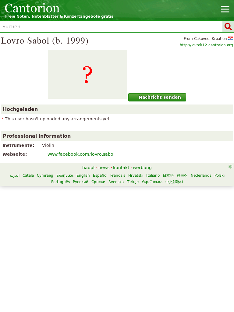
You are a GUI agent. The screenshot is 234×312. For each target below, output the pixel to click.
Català (28, 175)
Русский (80, 182)
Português (60, 182)
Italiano (153, 175)
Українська (152, 182)
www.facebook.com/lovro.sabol (81, 154)
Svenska (116, 182)
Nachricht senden (160, 97)
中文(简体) (174, 182)
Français (117, 175)
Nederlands (201, 175)
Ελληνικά (64, 175)
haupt (88, 167)
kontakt (121, 167)
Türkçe (133, 182)
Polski (219, 175)
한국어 (182, 175)
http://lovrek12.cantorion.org (206, 45)
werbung (142, 167)
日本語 (168, 175)
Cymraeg (45, 175)
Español (100, 175)
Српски (98, 182)
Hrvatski (135, 175)
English (83, 175)
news (103, 167)
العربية (14, 175)
